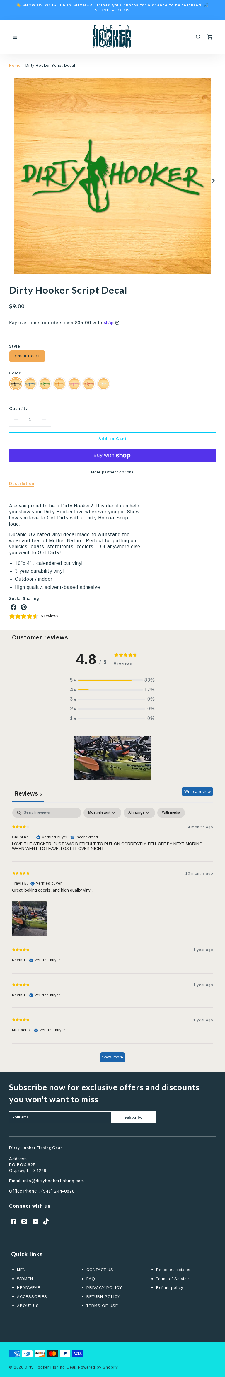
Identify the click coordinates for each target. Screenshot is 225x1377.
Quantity (18, 408)
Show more (112, 1057)
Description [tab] (22, 483)
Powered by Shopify (97, 1367)
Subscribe (133, 1117)
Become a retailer (173, 1269)
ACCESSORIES (32, 1296)
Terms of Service (172, 1279)
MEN (21, 1269)
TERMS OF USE (102, 1306)
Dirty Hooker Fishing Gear (35, 1147)
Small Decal (27, 356)
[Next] (213, 181)
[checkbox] (171, 813)
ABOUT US (28, 1306)
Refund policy (169, 1287)
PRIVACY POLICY (104, 1287)
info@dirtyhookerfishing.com (53, 1180)
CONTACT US (99, 1269)
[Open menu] (15, 37)
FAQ (90, 1279)
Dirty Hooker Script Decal (50, 65)
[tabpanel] (112, 937)
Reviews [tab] (28, 793)
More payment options (112, 472)
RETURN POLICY (103, 1296)
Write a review (197, 791)
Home (15, 65)
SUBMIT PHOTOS (112, 10)
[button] (112, 680)
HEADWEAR (29, 1287)
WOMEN (25, 1279)
